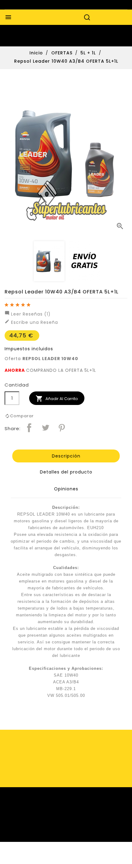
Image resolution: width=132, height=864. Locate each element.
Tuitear (45, 428)
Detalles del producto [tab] (66, 472)
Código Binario (81, 857)
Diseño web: (48, 857)
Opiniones (66, 489)
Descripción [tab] (66, 456)
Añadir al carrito (57, 398)
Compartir (29, 428)
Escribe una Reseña (31, 322)
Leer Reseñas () (28, 314)
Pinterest (62, 428)
